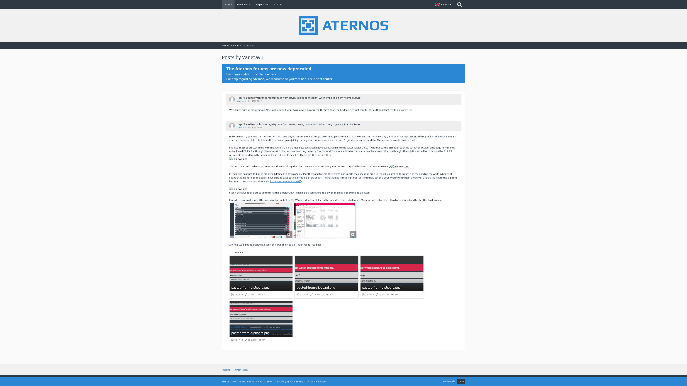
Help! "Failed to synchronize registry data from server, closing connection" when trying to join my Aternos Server (298, 97)
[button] (443, 4)
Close (461, 381)
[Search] (459, 4)
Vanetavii (241, 101)
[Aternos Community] (343, 25)
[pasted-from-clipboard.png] (261, 220)
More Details (449, 381)
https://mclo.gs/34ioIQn (284, 181)
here (273, 74)
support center (321, 79)
